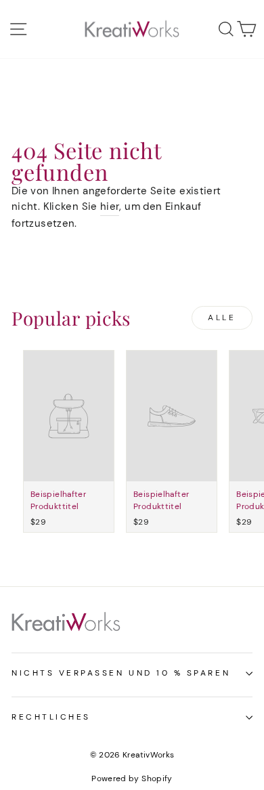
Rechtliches (51, 716)
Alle (222, 317)
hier (109, 206)
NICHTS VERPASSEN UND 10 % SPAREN (121, 672)
